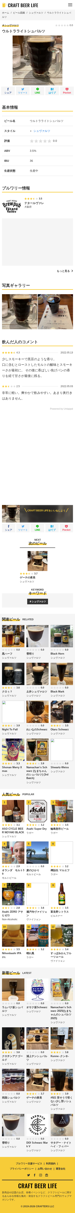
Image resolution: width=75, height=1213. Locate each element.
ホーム (5, 12)
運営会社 (60, 1168)
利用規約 (51, 1163)
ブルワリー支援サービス (29, 1163)
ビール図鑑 (19, 12)
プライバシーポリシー (22, 1168)
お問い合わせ (45, 1168)
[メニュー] (70, 5)
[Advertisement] (37, 454)
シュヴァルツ (36, 12)
